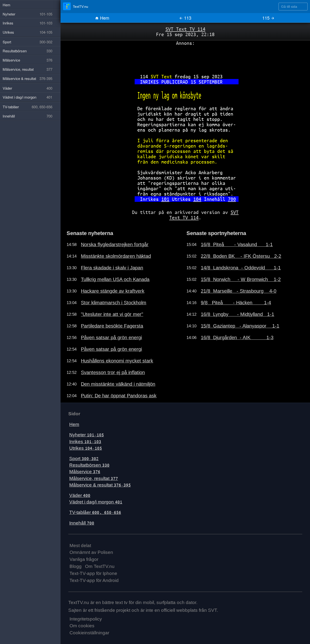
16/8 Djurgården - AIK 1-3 (237, 337)
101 (165, 199)
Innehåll (81, 523)
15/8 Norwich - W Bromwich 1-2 (241, 279)
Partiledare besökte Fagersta (112, 326)
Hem (104, 18)
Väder (79, 495)
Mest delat (80, 545)
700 (232, 199)
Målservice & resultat (100, 484)
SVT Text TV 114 (185, 29)
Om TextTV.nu (100, 566)
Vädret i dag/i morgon (95, 501)
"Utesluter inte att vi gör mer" (112, 314)
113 (187, 18)
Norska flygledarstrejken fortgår (114, 244)
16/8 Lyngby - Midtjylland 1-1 (237, 314)
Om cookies (82, 625)
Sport (84, 458)
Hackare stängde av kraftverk (112, 291)
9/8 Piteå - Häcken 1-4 (236, 302)
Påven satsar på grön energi (111, 337)
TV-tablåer (95, 512)
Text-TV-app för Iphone (93, 573)
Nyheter (86, 434)
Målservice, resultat (93, 478)
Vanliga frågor (84, 559)
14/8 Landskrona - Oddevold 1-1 (241, 267)
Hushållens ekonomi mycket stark (117, 360)
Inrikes (85, 441)
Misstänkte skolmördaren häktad (116, 256)
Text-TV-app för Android (94, 580)
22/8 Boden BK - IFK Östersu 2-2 (241, 256)
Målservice (84, 471)
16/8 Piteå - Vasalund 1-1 (237, 244)
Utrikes (85, 448)
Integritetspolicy (86, 618)
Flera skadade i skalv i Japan (112, 267)
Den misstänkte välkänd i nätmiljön (118, 384)
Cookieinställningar (89, 632)
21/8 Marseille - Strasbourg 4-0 (238, 291)
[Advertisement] (185, 58)
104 (197, 199)
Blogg (76, 566)
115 (266, 18)
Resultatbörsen (89, 465)
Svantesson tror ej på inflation (113, 372)
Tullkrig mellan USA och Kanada (115, 279)
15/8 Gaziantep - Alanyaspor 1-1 (240, 326)
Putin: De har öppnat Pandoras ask (118, 395)
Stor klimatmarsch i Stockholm (113, 302)
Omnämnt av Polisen (91, 552)
